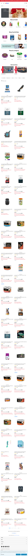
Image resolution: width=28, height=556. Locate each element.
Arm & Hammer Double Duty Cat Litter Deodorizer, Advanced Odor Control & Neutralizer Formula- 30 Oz (20, 142)
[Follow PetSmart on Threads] (5, 542)
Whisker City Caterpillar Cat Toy (5, 451)
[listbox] (14, 25)
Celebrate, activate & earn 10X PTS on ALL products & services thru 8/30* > (14, 0)
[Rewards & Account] (3, 3)
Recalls (2, 546)
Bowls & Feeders (19, 59)
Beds (12, 59)
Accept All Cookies (18, 554)
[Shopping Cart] (26, 3)
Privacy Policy (2, 548)
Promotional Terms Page (16, 535)
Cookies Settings (2, 554)
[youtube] (8, 542)
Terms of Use (2, 547)
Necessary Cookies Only (23, 554)
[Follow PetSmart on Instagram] (3, 542)
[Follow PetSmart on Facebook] (1, 542)
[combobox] (14, 6)
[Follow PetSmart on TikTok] (7, 542)
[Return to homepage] (7, 3)
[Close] (26, 551)
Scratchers (4, 59)
